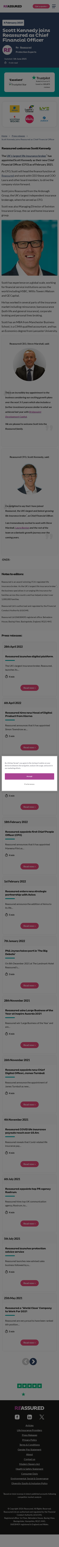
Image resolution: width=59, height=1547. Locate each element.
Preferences (29, 784)
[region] (30, 773)
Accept (29, 776)
